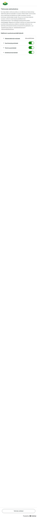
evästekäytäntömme (19, 27)
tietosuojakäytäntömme (7, 29)
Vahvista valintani (18, 511)
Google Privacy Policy (6, 27)
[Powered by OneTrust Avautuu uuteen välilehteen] (29, 516)
